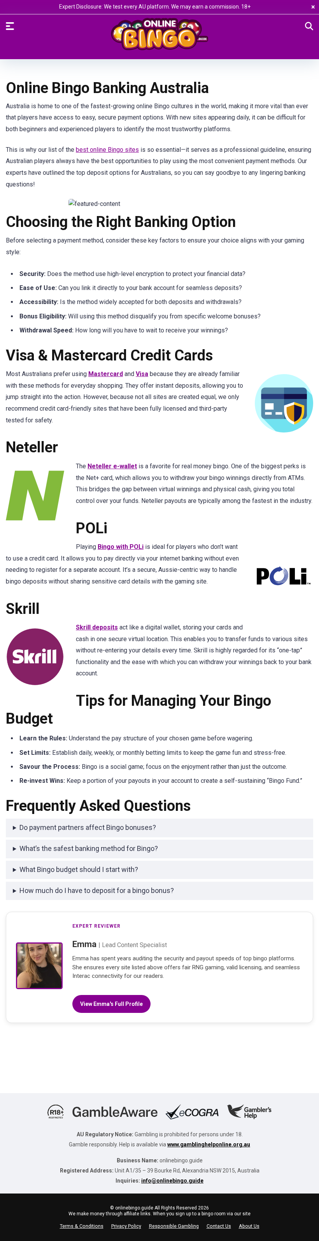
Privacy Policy (126, 1226)
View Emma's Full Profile (111, 1004)
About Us (249, 1226)
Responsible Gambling (174, 1226)
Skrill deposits (97, 627)
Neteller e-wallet (112, 466)
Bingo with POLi (121, 546)
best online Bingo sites (107, 149)
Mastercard (105, 374)
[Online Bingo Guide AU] (159, 38)
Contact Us (219, 1226)
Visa (142, 374)
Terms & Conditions (81, 1226)
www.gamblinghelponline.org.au (208, 1144)
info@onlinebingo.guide (172, 1181)
